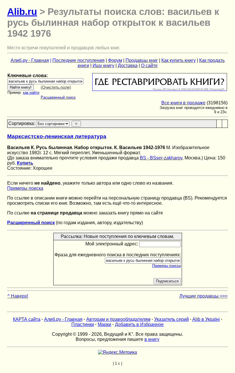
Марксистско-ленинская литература (56, 136)
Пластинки (82, 324)
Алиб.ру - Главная (30, 60)
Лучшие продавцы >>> (203, 296)
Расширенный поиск (58, 97)
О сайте (149, 65)
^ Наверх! (17, 296)
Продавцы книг (142, 60)
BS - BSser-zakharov (161, 157)
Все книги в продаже (183, 102)
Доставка (128, 65)
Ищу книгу (103, 65)
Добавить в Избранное (139, 324)
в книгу (151, 339)
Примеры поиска (25, 188)
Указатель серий (171, 319)
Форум (115, 60)
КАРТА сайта (26, 319)
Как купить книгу (178, 60)
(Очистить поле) (56, 87)
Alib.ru (22, 11)
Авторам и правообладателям (118, 319)
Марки (104, 324)
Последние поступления (78, 60)
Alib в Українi (206, 319)
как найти (31, 92)
